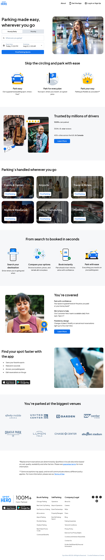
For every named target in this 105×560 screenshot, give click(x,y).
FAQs (66, 509)
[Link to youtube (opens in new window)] (97, 501)
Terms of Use (59, 474)
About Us (67, 501)
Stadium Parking (42, 525)
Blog (66, 517)
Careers (67, 505)
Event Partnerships (57, 509)
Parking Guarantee (70, 521)
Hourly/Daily (12, 31)
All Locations (41, 513)
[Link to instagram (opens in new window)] (97, 498)
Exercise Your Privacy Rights (73, 533)
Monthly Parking (41, 521)
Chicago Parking (42, 501)
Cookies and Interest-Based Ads (75, 536)
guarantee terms (69, 464)
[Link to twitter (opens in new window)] (100, 498)
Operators (54, 501)
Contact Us (68, 540)
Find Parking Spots (22, 52)
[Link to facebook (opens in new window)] (93, 498)
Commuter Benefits (43, 534)
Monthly (33, 31)
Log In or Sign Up (94, 3)
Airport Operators (56, 505)
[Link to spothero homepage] (6, 499)
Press (66, 513)
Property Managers (57, 513)
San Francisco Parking (43, 509)
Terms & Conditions (71, 525)
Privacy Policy (69, 529)
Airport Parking (41, 517)
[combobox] (23, 38)
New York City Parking (43, 505)
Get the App (77, 3)
